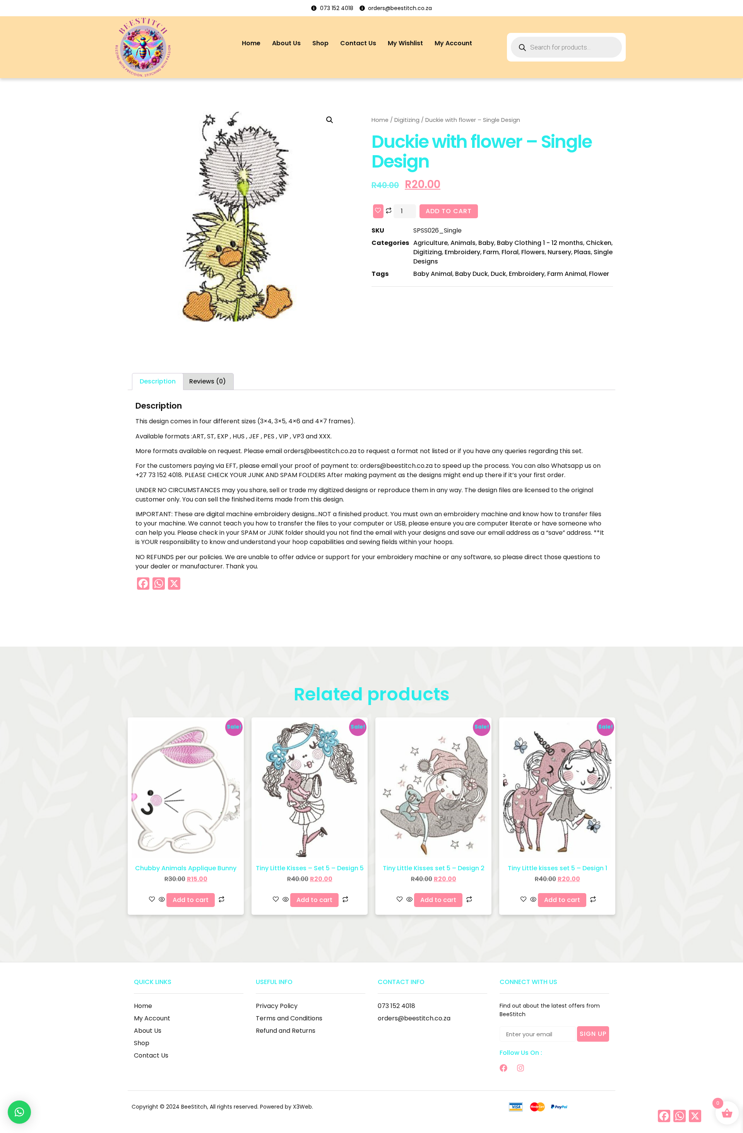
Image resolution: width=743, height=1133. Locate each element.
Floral (510, 252)
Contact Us (358, 43)
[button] (330, 120)
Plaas (582, 252)
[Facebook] (503, 1068)
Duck (498, 273)
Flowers (533, 252)
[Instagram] (520, 1068)
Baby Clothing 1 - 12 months (540, 242)
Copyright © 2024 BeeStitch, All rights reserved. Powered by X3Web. (222, 1107)
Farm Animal (566, 273)
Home (251, 43)
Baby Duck (471, 273)
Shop (320, 43)
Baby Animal (432, 273)
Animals (463, 242)
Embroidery (462, 252)
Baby (486, 242)
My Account (453, 43)
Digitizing (406, 120)
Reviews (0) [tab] (207, 381)
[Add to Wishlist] (378, 211)
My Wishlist (405, 43)
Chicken (598, 242)
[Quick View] (161, 899)
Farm (491, 252)
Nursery (559, 252)
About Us (286, 43)
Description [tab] (158, 381)
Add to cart (449, 211)
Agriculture (430, 242)
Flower (599, 273)
